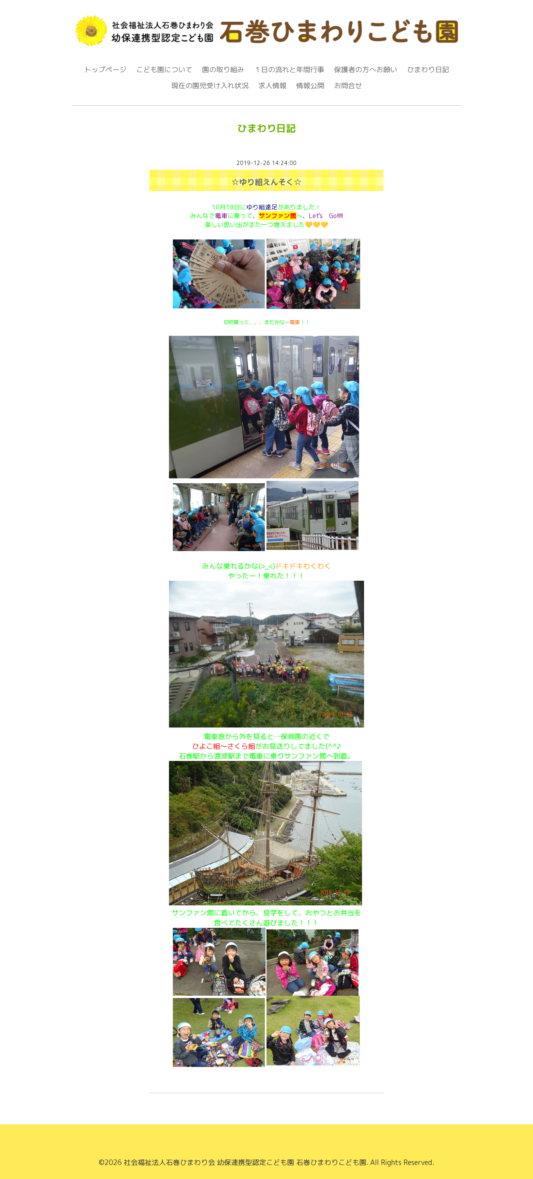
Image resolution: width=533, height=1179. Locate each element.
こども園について (164, 69)
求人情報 (272, 85)
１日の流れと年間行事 (289, 69)
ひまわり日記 (428, 69)
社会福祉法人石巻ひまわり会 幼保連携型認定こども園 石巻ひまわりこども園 (245, 1162)
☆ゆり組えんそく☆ (266, 181)
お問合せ (348, 85)
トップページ (105, 69)
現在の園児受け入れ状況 (210, 85)
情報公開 (310, 85)
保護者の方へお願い (365, 69)
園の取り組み (223, 69)
